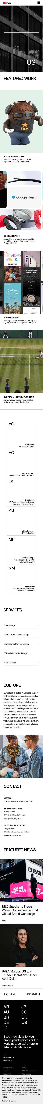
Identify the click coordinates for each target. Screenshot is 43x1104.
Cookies (6, 1071)
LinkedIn (6, 1060)
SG (24, 1012)
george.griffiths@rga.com (12, 835)
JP (23, 1006)
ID (5, 1027)
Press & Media (26, 1074)
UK (24, 1017)
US (24, 1022)
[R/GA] (5, 3)
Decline (12, 1101)
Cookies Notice (20, 1085)
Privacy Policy (7, 1074)
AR (6, 1006)
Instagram (7, 1057)
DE (6, 1022)
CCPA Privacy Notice (28, 1071)
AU (6, 1012)
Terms (24, 1068)
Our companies (8, 1068)
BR (6, 1017)
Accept (4, 1101)
